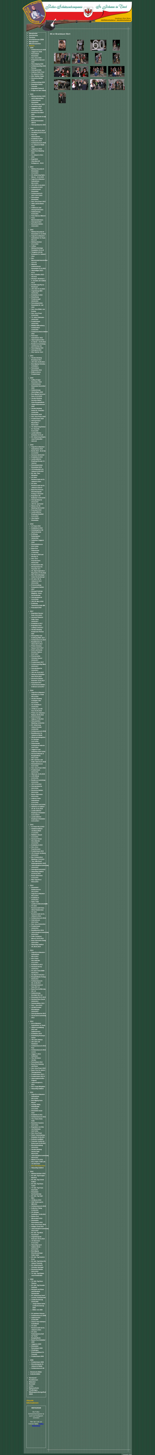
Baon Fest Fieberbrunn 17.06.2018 (35, 550)
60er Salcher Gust (37, 352)
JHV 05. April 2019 (37, 504)
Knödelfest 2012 (36, 1033)
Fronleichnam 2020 (37, 418)
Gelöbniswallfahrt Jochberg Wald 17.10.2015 (37, 831)
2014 (31, 885)
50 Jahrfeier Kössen (37, 1313)
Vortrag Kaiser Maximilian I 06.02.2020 (36, 423)
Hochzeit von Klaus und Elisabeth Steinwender (37, 1291)
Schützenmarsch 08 (37, 1368)
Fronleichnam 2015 (37, 851)
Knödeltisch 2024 (37, 139)
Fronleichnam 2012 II (38, 1076)
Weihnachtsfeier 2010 (38, 1173)
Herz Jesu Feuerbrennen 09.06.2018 (35, 561)
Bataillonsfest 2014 (37, 930)
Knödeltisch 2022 (37, 295)
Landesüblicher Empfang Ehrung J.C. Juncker (38, 461)
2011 (31, 1092)
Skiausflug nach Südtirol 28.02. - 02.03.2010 (36, 1247)
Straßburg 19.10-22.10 (38, 132)
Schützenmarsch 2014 (38, 918)
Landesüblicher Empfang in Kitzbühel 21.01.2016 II (38, 813)
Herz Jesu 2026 (36, 58)
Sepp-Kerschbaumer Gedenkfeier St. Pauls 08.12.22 (38, 238)
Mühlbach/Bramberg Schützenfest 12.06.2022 (37, 327)
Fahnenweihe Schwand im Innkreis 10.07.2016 (38, 745)
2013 (31, 950)
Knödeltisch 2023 (37, 187)
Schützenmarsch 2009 (38, 1315)
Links (31, 1386)
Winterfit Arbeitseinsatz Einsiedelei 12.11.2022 (38, 266)
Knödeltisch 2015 (37, 845)
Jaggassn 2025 (36, 108)
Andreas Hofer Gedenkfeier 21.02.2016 (36, 800)
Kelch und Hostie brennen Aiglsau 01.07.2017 (36, 652)
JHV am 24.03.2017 (37, 672)
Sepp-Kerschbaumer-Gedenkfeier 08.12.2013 (38, 954)
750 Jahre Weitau (37, 1040)
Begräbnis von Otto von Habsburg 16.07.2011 (37, 1129)
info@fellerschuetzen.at (108, 20)
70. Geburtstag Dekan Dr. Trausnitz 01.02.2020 (38, 429)
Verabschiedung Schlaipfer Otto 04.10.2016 (36, 700)
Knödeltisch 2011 (36, 1115)
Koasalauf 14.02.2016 (38, 804)
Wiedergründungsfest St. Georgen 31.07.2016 (38, 739)
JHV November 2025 (38, 104)
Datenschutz (34, 1388)
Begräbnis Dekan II (37, 88)
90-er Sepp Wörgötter (38, 1086)
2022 (31, 230)
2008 (31, 1360)
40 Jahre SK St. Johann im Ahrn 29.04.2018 (36, 581)
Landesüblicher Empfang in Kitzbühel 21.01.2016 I (38, 819)
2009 (31, 1279)
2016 (31, 690)
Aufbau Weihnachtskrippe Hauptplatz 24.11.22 (37, 248)
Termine (32, 37)
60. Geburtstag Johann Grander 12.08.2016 (36, 727)
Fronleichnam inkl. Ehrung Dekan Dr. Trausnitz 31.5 (37, 567)
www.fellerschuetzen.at (124, 20)
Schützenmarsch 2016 (38, 731)
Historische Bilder (36, 1372)
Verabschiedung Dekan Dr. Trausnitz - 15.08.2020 (38, 410)
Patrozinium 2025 (37, 110)
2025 (31, 94)
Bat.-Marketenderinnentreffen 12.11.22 (39, 260)
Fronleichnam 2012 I (37, 1074)
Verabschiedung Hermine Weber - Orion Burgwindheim (37, 400)
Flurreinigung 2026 (37, 64)
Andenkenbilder (35, 1374)
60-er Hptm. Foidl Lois (38, 1161)
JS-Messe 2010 (36, 1200)
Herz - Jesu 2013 (36, 1005)
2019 (31, 445)
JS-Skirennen (35, 1164)
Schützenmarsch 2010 (38, 1206)
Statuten (32, 1382)
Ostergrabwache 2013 (38, 1013)
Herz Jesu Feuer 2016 (38, 768)
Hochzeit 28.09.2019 (37, 455)
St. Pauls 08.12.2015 (37, 826)
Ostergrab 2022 (36, 350)
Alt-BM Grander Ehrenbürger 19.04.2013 (36, 1009)
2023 (31, 167)
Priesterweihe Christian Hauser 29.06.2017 (36, 658)
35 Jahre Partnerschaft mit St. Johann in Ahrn (38, 914)
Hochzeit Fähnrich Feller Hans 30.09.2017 (37, 619)
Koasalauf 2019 (36, 510)
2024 (31, 128)
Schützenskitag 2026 (38, 82)
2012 (31, 1021)
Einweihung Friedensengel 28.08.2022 (36, 299)
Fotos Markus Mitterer (38, 216)
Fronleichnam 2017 (37, 662)
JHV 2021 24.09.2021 (38, 362)
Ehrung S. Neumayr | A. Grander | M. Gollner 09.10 (38, 281)
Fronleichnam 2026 (36, 39)
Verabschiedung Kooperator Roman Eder (37, 632)
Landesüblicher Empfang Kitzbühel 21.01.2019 (37, 514)
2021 (31, 356)
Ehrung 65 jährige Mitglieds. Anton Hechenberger (37, 593)
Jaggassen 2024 (36, 149)
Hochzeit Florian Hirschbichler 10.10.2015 (36, 841)
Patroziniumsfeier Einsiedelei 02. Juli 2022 (37, 305)
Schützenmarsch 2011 (38, 1117)
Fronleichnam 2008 (37, 1362)
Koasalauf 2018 (36, 607)
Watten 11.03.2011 (37, 1159)
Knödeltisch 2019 (37, 457)
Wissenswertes (35, 44)
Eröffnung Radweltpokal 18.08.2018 (35, 536)
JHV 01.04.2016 (36, 784)
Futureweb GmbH (127, 1454)
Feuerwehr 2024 (36, 141)
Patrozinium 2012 (37, 1062)
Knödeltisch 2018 (37, 528)
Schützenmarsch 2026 (38, 50)
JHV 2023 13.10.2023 (38, 185)
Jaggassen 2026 (36, 52)
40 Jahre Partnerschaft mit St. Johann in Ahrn (38, 479)
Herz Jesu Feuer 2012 (38, 1068)
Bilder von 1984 (37, 1310)
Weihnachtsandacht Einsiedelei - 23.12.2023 (37, 171)
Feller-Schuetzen (38, 1425)
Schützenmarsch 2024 (38, 143)
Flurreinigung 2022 (37, 348)
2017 (31, 611)
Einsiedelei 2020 (36, 414)
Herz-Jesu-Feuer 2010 (38, 1224)
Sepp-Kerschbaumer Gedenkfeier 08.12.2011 (38, 1096)
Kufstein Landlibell (37, 1139)
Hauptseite (33, 33)
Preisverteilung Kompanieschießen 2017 (37, 587)
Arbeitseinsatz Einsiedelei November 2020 (38, 386)
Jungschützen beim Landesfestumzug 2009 (38, 1306)
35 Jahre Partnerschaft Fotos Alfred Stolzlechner (37, 908)
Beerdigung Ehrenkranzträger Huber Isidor (37, 1253)
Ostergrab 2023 (36, 222)
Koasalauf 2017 (36, 682)
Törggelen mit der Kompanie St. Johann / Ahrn (38, 254)
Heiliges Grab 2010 (37, 1226)
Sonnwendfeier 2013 (37, 1003)
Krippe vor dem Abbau (38, 90)
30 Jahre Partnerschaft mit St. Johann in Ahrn (38, 1328)
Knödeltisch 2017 (37, 623)
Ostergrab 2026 (36, 70)
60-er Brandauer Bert (38, 1166)
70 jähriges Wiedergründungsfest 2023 (37, 1392)
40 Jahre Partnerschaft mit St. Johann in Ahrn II (38, 485)
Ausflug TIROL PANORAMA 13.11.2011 (36, 1106)
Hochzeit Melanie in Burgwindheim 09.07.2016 (37, 756)
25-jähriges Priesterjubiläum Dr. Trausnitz (37, 1352)
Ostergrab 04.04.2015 (38, 869)
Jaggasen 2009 (36, 1344)
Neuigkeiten (33, 41)
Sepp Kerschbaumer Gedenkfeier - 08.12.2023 (38, 181)
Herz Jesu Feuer (36, 1133)
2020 (31, 378)
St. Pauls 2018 (36, 526)
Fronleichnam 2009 (37, 1356)
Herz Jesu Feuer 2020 (38, 416)
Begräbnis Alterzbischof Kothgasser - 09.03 (37, 161)
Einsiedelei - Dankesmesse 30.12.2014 (36, 889)
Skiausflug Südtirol (37, 1088)
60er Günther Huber (37, 76)
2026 (31, 47)
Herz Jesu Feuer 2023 (38, 201)
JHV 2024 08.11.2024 (38, 130)
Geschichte (33, 35)
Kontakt (32, 1384)
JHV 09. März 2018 (37, 601)
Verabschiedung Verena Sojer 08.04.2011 (36, 1151)
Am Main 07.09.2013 (37, 975)
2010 (31, 1171)
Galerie (31, 46)
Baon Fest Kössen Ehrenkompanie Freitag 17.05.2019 (37, 492)
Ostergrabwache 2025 (38, 125)
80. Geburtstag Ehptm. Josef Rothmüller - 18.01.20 (38, 439)
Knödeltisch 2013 (37, 964)
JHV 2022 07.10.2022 (38, 289)
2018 (31, 524)
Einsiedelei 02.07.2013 (38, 997)
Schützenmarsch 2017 (38, 640)
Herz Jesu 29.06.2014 (38, 924)
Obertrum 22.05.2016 (38, 774)
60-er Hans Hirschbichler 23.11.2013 (35, 960)
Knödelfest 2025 (36, 106)
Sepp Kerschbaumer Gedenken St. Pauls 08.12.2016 (38, 694)
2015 (31, 824)
